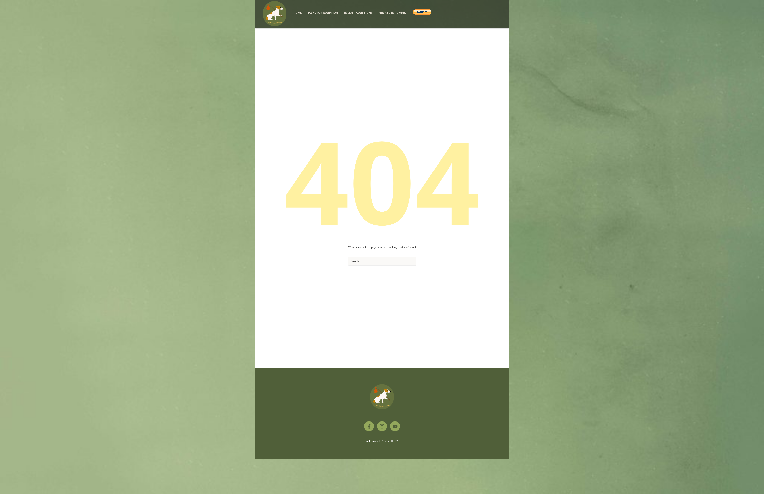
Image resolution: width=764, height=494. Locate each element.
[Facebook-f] (369, 426)
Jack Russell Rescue (377, 441)
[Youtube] (395, 426)
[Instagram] (382, 426)
